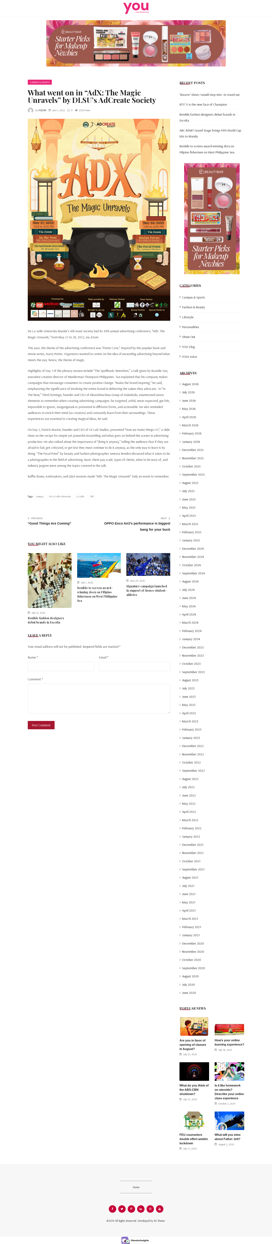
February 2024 (192, 631)
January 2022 (191, 836)
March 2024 (190, 622)
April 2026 (189, 417)
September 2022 (193, 770)
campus (39, 496)
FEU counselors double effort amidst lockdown (193, 1139)
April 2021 (189, 910)
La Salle (80, 496)
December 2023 (193, 647)
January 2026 (191, 441)
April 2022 (189, 812)
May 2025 (188, 507)
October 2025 (191, 466)
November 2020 (193, 951)
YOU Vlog (188, 347)
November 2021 (193, 853)
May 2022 (189, 803)
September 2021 (193, 869)
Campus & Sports (40, 82)
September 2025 (193, 474)
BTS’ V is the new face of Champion (203, 104)
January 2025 (191, 540)
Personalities (190, 327)
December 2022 (193, 746)
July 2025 (188, 491)
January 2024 (191, 639)
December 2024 (193, 548)
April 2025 (189, 515)
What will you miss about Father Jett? (228, 1137)
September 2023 (193, 672)
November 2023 (193, 655)
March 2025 (190, 524)
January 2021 (191, 935)
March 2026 (190, 425)
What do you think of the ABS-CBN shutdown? (194, 1090)
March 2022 (190, 820)
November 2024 (193, 557)
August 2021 (190, 877)
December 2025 (193, 450)
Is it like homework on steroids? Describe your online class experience (229, 1092)
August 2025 (190, 483)
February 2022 (192, 828)
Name (33, 657)
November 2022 (193, 754)
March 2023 (190, 721)
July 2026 (188, 392)
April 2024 (189, 614)
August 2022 (190, 779)
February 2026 (192, 433)
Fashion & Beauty (193, 307)
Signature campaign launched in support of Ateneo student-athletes (146, 590)
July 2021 (188, 886)
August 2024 (190, 581)
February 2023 (191, 729)
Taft (92, 496)
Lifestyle (188, 317)
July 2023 (188, 688)
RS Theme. (159, 1221)
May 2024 (189, 606)
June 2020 (189, 993)
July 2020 (188, 984)
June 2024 (189, 598)
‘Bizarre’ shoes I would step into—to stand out (209, 94)
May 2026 (189, 409)
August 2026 (190, 384)
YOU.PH (42, 110)
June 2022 (189, 795)
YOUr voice (189, 356)
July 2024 (188, 590)
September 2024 (193, 573)
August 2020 (190, 976)
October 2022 (191, 762)
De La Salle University (60, 496)
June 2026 (189, 400)
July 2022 (188, 787)
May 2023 (188, 705)
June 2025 (189, 499)
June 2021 (188, 894)
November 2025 (193, 458)
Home (136, 1187)
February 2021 (191, 927)
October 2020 (191, 960)
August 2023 (190, 680)
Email (103, 657)
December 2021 (192, 844)
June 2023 (189, 696)
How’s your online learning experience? (229, 1042)
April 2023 (189, 713)
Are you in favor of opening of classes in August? (192, 1045)
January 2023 (191, 738)
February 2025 (191, 532)
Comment (35, 679)
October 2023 (191, 663)
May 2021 (188, 902)
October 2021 (191, 861)
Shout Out (188, 337)
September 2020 (193, 968)
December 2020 (193, 943)
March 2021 (190, 918)
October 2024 (191, 565)
